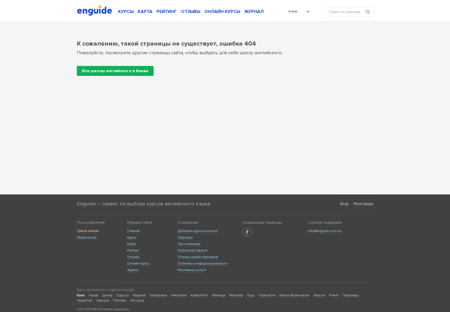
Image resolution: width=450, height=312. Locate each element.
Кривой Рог (199, 295)
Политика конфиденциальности (202, 263)
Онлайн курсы (138, 263)
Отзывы (133, 257)
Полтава (119, 300)
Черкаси (102, 300)
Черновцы (351, 295)
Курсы (131, 237)
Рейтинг (133, 250)
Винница (218, 295)
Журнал (133, 270)
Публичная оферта (192, 250)
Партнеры (185, 237)
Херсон (319, 295)
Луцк (250, 295)
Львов (93, 295)
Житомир (236, 295)
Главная (133, 231)
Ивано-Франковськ (294, 295)
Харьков (139, 295)
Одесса (122, 295)
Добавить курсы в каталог (198, 231)
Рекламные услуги (192, 270)
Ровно (334, 295)
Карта (131, 244)
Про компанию (189, 244)
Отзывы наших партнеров (198, 257)
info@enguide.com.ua (324, 231)
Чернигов (84, 300)
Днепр (107, 295)
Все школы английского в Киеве (115, 71)
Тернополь (267, 295)
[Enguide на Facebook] (247, 232)
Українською (87, 237)
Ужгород (137, 300)
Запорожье (158, 295)
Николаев (179, 295)
